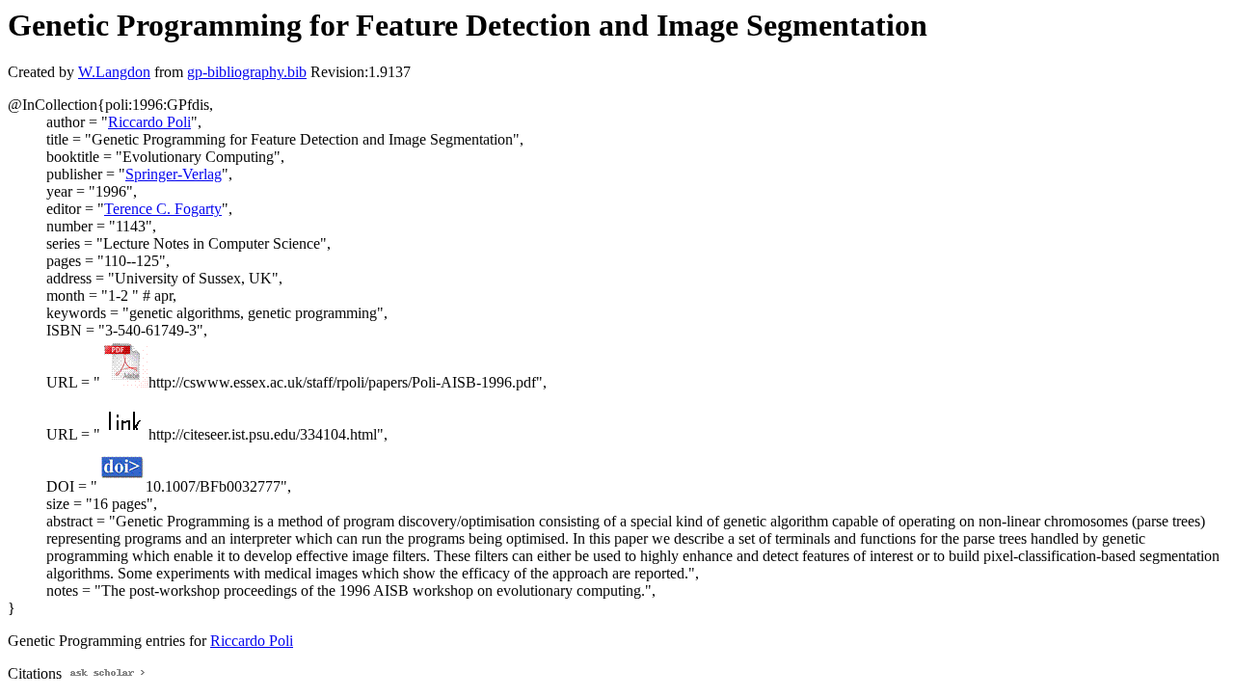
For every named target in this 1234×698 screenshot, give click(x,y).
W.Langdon (114, 72)
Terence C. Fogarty (163, 209)
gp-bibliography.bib (247, 72)
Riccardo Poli (149, 122)
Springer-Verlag (173, 174)
